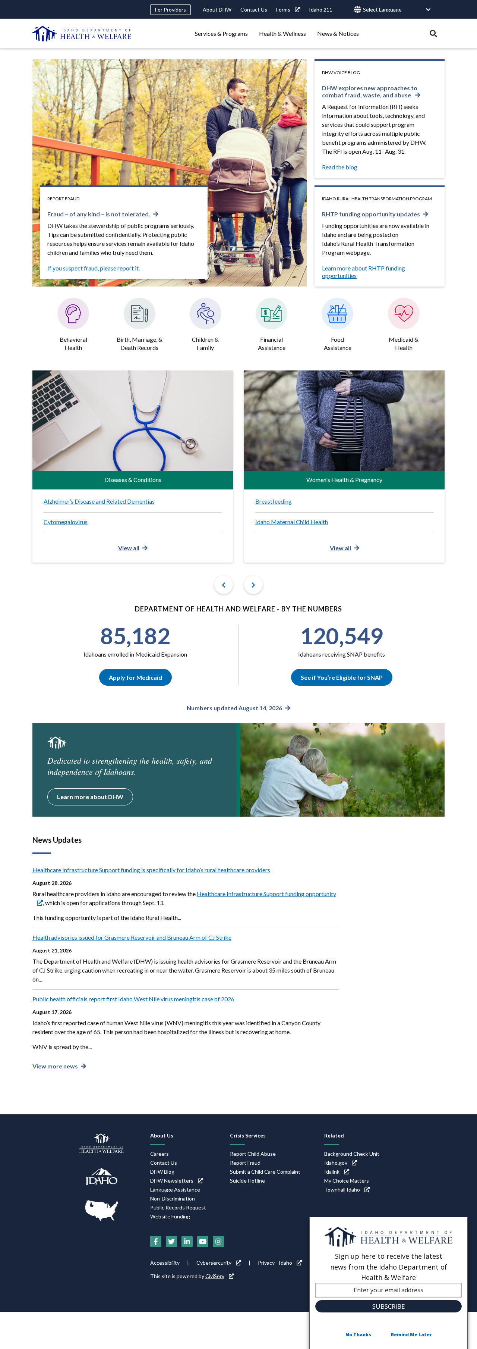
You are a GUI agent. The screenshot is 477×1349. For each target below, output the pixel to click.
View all (128, 547)
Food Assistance (337, 343)
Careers (159, 1154)
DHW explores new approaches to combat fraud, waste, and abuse (369, 91)
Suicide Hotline (247, 1180)
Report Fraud (245, 1162)
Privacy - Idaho (275, 1262)
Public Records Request (178, 1207)
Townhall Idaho (342, 1189)
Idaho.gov (335, 1162)
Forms (283, 9)
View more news (55, 1066)
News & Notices (338, 33)
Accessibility (165, 1262)
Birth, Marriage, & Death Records (139, 343)
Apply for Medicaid (135, 677)
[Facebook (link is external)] (155, 1241)
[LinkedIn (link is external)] (187, 1241)
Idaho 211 (320, 9)
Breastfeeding (273, 501)
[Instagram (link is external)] (218, 1241)
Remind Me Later (411, 1334)
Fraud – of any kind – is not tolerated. (98, 213)
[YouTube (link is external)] (202, 1241)
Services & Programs (221, 33)
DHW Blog (162, 1171)
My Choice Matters (346, 1180)
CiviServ (214, 1276)
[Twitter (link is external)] (171, 1241)
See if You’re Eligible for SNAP (342, 677)
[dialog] (388, 1283)
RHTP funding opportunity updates (371, 213)
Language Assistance (175, 1189)
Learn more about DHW (90, 796)
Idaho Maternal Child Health (291, 521)
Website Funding (170, 1216)
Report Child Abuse (253, 1154)
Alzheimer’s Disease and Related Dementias (99, 501)
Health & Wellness (282, 33)
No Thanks (358, 1334)
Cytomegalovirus (66, 521)
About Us (161, 1135)
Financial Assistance (271, 343)
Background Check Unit (351, 1154)
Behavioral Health (73, 343)
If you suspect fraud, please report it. (93, 268)
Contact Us (253, 9)
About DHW (217, 9)
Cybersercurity (213, 1262)
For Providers (170, 9)
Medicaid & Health (403, 343)
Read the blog (339, 166)
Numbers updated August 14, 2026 (234, 707)
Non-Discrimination (172, 1198)
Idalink (331, 1171)
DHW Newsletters (171, 1180)
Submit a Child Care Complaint (265, 1171)
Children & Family (205, 343)
